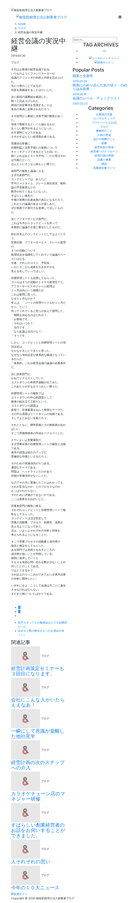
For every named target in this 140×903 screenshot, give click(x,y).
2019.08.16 (79, 94)
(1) (104, 51)
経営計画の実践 (104, 155)
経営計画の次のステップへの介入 (38, 765)
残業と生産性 (83, 76)
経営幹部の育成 (104, 147)
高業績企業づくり (104, 168)
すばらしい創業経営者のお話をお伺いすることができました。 (38, 830)
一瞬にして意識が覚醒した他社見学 (38, 733)
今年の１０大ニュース (35, 887)
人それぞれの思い (30, 861)
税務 (104, 143)
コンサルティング (104, 118)
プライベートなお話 (104, 122)
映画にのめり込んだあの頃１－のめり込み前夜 (100, 87)
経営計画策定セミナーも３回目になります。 (37, 671)
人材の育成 (104, 135)
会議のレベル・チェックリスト (96, 98)
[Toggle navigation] (120, 17)
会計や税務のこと (104, 139)
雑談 (104, 163)
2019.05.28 (80, 81)
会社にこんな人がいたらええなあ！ (38, 702)
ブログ (104, 126)
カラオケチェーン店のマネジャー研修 (38, 796)
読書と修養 (104, 159)
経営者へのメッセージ (104, 151)
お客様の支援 (104, 114)
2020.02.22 (80, 103)
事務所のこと (104, 130)
